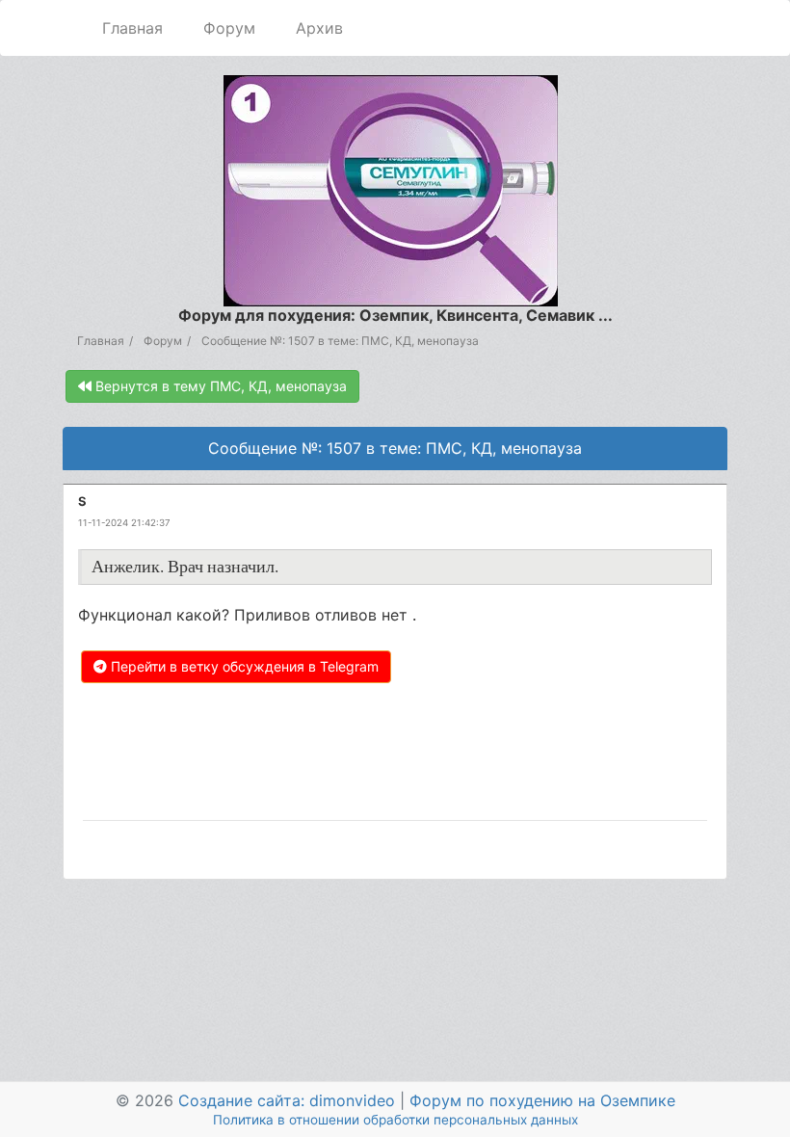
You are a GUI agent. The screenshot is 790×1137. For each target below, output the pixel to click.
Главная (132, 28)
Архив (319, 28)
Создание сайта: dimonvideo (286, 1100)
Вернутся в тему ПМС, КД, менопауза (219, 386)
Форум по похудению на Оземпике (542, 1100)
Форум (229, 28)
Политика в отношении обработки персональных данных (395, 1119)
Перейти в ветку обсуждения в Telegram (243, 666)
